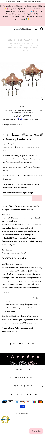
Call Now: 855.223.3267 (12, 2)
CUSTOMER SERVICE (22, 378)
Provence (17, 40)
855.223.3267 (22, 328)
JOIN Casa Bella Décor (22, 395)
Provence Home (31, 40)
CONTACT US (22, 370)
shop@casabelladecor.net (32, 2)
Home (9, 40)
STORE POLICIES (23, 386)
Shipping (5, 125)
